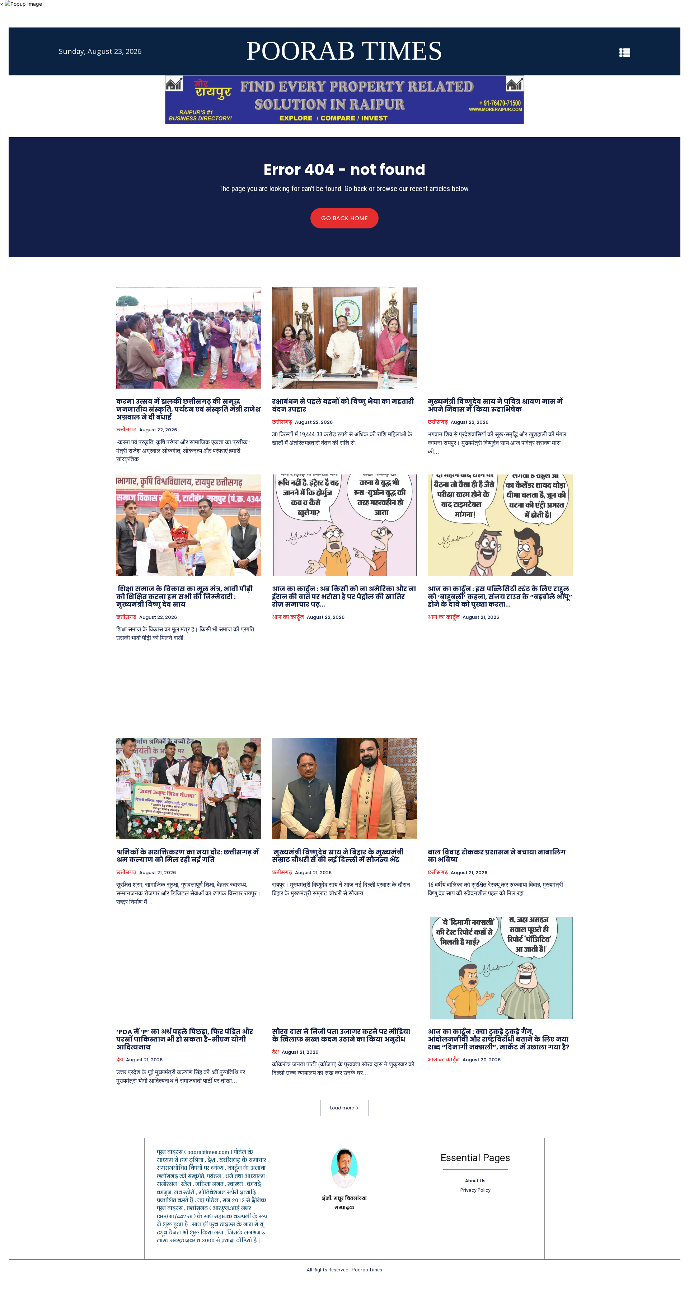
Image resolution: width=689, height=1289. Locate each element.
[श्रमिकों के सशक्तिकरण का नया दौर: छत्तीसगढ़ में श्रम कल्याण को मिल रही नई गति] (188, 788)
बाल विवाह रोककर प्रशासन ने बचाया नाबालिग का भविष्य (497, 856)
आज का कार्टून (288, 617)
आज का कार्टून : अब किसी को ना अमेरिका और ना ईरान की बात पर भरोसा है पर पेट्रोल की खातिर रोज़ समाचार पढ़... (344, 596)
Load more (342, 1108)
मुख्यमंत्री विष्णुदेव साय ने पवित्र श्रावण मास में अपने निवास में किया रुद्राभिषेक (495, 405)
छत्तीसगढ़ (126, 430)
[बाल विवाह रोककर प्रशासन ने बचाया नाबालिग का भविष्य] (500, 788)
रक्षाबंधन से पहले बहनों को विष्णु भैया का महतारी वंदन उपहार (343, 405)
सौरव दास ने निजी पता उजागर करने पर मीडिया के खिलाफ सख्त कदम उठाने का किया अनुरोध (341, 1035)
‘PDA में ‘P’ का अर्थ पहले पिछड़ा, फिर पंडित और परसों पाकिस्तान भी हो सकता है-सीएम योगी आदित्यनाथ (184, 1039)
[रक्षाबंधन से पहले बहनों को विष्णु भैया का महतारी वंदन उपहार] (344, 338)
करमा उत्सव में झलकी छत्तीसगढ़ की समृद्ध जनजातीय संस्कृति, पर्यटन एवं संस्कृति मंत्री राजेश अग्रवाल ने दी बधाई (188, 409)
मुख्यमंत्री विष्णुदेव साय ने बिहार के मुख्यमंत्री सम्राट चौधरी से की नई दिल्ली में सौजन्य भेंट (337, 856)
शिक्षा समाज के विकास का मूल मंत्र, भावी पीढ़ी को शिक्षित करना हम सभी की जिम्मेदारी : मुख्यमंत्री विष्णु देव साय (184, 596)
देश (119, 1060)
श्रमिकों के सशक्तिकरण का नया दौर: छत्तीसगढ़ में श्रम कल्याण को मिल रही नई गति (187, 856)
